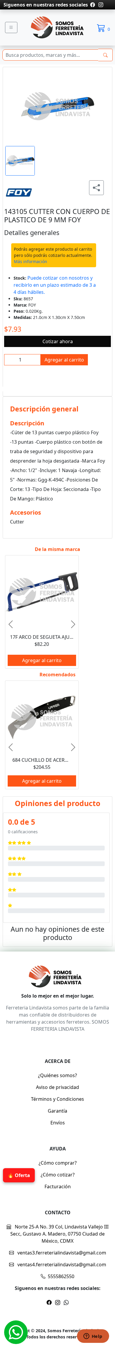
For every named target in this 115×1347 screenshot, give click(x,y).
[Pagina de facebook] (92, 4)
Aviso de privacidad (57, 1087)
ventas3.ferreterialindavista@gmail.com (61, 1252)
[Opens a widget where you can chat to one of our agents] (93, 1336)
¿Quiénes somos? (57, 1075)
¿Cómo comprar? (58, 1163)
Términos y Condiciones (57, 1099)
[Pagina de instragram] (100, 4)
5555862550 (61, 1276)
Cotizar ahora (57, 341)
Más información (30, 261)
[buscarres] (105, 55)
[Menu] (11, 27)
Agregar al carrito (64, 359)
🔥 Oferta (19, 1175)
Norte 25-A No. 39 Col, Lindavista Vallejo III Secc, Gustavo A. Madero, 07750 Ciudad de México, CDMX (59, 1233)
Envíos (57, 1122)
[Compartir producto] (96, 187)
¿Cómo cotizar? (58, 1174)
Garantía (57, 1111)
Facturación (58, 1186)
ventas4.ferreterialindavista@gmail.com (61, 1264)
